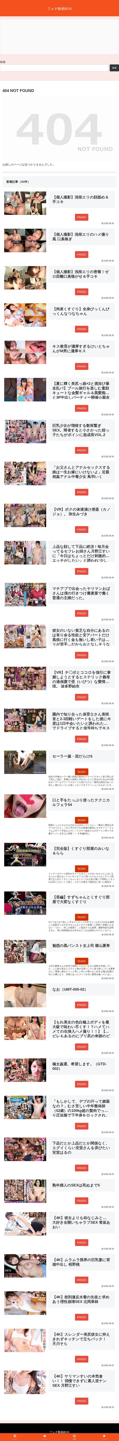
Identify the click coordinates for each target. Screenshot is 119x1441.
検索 (3, 62)
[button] (110, 804)
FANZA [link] (81, 217)
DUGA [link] (82, 771)
